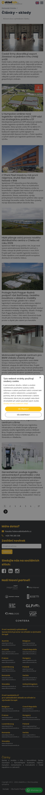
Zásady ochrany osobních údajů (15, 403)
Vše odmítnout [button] (23, 415)
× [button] (40, 378)
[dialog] (22, 397)
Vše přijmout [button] (23, 409)
